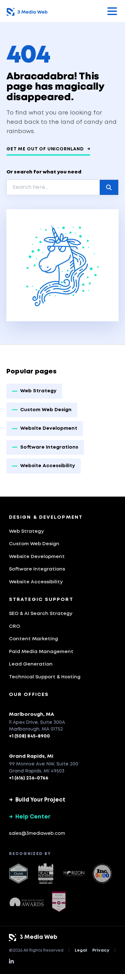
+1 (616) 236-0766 (28, 778)
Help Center (29, 817)
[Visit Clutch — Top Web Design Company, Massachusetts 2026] (18, 873)
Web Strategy (38, 391)
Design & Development (46, 517)
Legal (81, 950)
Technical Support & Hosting (44, 677)
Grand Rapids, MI (31, 756)
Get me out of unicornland (48, 149)
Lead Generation (31, 664)
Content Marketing (33, 639)
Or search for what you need (43, 172)
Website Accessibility (47, 466)
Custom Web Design (45, 410)
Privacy (100, 950)
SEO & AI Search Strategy (40, 613)
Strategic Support (41, 599)
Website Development (48, 428)
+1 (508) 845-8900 (29, 736)
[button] (112, 11)
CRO (14, 626)
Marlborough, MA (31, 714)
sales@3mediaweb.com (37, 833)
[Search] (109, 187)
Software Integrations (49, 447)
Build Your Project (37, 800)
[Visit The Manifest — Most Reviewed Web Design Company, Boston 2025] (59, 901)
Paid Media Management (41, 652)
